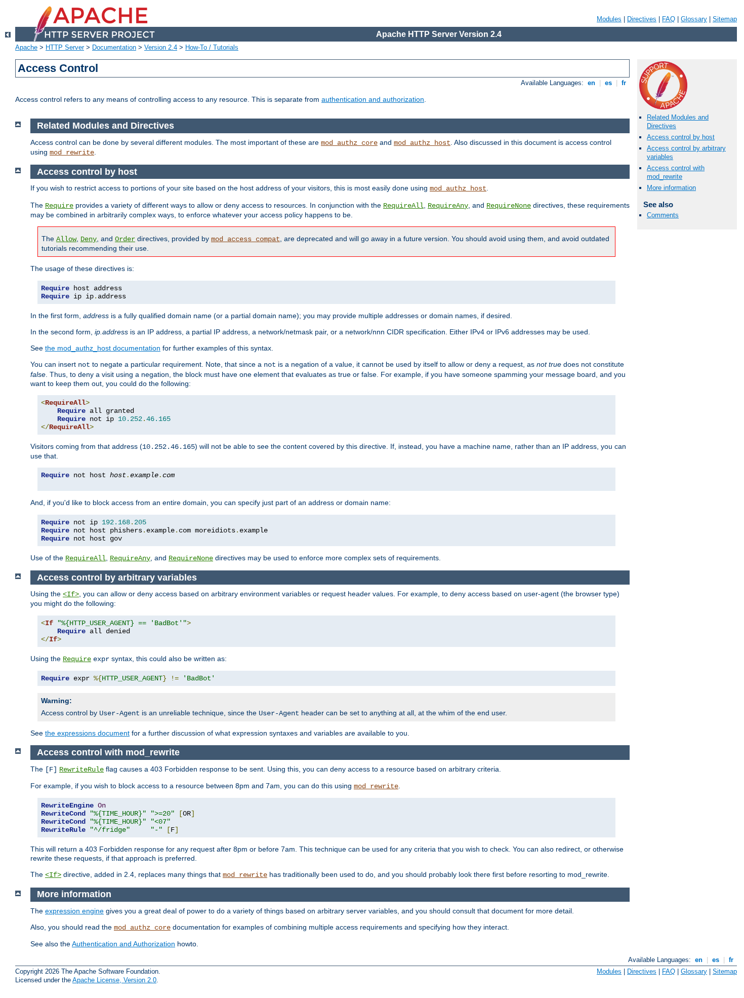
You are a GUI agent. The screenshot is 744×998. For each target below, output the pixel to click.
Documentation (114, 47)
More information (671, 187)
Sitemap (725, 19)
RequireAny (448, 206)
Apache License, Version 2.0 (114, 980)
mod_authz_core (349, 143)
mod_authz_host (422, 143)
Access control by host (681, 137)
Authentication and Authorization (123, 944)
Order (125, 239)
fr (623, 83)
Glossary (694, 19)
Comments (663, 215)
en (591, 83)
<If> (71, 594)
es (608, 83)
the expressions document (87, 733)
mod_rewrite (72, 152)
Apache (26, 47)
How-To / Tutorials (211, 47)
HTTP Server (65, 47)
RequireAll (403, 206)
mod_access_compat (245, 239)
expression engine (74, 911)
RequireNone (508, 206)
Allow (66, 239)
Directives (641, 19)
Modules (609, 19)
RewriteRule (81, 769)
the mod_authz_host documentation (102, 348)
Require (59, 206)
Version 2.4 (160, 47)
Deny (88, 239)
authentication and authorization (372, 99)
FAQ (668, 19)
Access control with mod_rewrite (676, 172)
